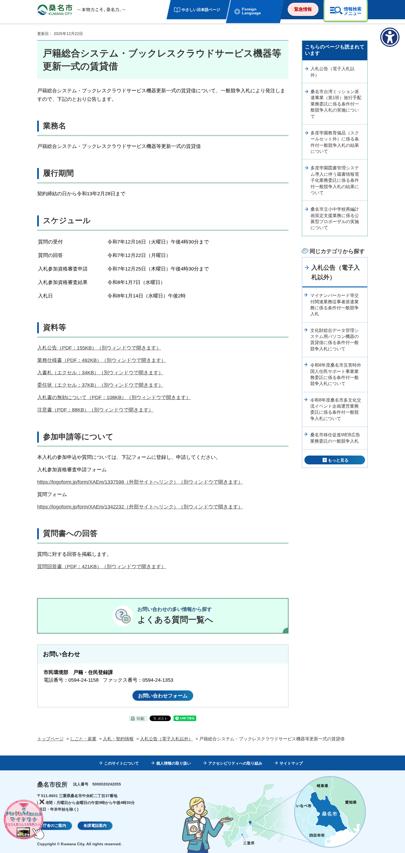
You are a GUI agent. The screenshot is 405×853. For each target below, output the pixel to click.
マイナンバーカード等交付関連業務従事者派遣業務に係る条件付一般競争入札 (334, 304)
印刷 (140, 718)
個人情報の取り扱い (173, 763)
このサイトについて (121, 763)
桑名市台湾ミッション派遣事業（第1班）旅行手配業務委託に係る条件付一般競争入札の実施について (335, 104)
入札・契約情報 (118, 738)
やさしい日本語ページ (201, 9)
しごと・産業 (83, 738)
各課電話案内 (95, 825)
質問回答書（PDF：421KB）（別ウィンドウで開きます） (101, 566)
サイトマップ (291, 763)
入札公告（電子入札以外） (332, 71)
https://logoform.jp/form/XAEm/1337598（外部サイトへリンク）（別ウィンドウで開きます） (140, 482)
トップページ (50, 738)
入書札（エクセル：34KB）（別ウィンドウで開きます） (100, 372)
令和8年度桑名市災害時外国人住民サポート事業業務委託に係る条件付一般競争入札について (335, 374)
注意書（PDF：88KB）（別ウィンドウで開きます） (95, 410)
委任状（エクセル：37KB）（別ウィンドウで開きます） (100, 385)
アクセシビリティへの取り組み (235, 763)
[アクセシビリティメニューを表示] (389, 37)
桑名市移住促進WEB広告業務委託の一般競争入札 (335, 437)
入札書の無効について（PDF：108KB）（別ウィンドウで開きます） (114, 397)
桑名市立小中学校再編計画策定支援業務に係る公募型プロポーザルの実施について (334, 218)
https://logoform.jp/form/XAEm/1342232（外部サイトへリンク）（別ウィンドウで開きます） (140, 507)
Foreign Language (251, 11)
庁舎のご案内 (54, 825)
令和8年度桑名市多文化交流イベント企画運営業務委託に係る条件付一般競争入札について (335, 409)
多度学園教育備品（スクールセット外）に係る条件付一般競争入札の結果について (334, 142)
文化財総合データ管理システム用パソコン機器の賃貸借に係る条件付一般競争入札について (334, 339)
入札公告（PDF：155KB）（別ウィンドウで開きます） (99, 348)
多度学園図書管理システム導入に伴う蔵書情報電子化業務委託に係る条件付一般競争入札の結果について (334, 180)
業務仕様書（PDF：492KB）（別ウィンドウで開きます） (101, 360)
